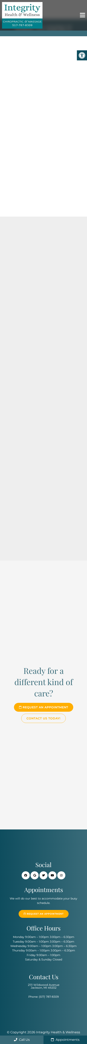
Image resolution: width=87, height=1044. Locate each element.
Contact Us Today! (43, 718)
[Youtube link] (52, 875)
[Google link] (35, 875)
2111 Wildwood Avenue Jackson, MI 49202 (43, 986)
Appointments (67, 1040)
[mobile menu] (82, 15)
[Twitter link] (43, 875)
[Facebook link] (26, 875)
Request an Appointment (45, 707)
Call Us (24, 1040)
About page (40, 435)
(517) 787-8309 (49, 996)
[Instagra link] (61, 875)
